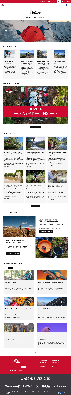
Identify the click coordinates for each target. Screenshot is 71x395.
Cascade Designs (43, 362)
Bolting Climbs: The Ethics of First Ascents (48, 335)
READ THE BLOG (35, 127)
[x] (15, 370)
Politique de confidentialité (42, 391)
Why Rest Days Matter (10, 282)
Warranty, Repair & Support (55, 363)
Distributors (54, 365)
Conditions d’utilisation (53, 391)
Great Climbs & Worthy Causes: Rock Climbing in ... (51, 282)
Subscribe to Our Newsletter (15, 367)
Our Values (42, 365)
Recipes (40, 17)
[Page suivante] (41, 353)
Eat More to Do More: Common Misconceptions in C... (18, 308)
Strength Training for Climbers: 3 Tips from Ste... (50, 308)
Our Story (41, 363)
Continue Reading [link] (41, 76)
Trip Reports (35, 17)
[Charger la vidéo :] (35, 105)
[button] (7, 5)
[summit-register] (20, 370)
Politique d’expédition (47, 393)
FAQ (53, 366)
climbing (10, 268)
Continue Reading (7, 75)
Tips (44, 17)
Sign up (23, 367)
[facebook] (13, 370)
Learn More (6, 166)
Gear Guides (28, 17)
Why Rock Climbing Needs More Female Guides (17, 335)
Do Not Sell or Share (25, 391)
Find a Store (54, 367)
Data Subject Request (16, 391)
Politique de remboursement (36, 393)
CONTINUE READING (46, 231)
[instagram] (11, 370)
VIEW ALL (35, 206)
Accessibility (55, 393)
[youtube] (17, 370)
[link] (44, 54)
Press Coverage (43, 366)
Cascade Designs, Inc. (7, 393)
